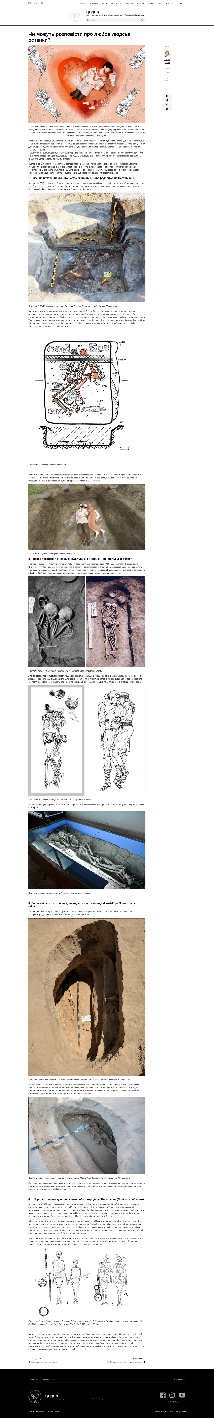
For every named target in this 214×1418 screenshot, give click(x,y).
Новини (104, 3)
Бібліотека (129, 3)
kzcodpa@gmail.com (177, 1401)
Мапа (160, 3)
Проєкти (151, 3)
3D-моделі (140, 3)
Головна (83, 3)
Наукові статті (116, 3)
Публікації (94, 3)
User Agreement (159, 1411)
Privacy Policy (169, 1411)
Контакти (169, 3)
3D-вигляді (94, 480)
